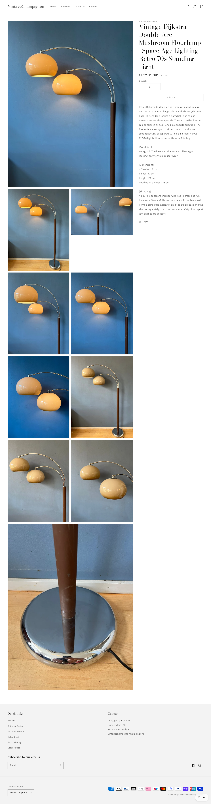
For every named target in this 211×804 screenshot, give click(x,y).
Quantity (143, 81)
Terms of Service (16, 731)
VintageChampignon (181, 795)
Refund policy (14, 737)
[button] (188, 6)
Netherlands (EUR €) (19, 792)
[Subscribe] (60, 765)
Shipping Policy (15, 726)
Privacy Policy (14, 742)
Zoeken (11, 720)
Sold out (171, 97)
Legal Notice (14, 747)
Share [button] (145, 221)
